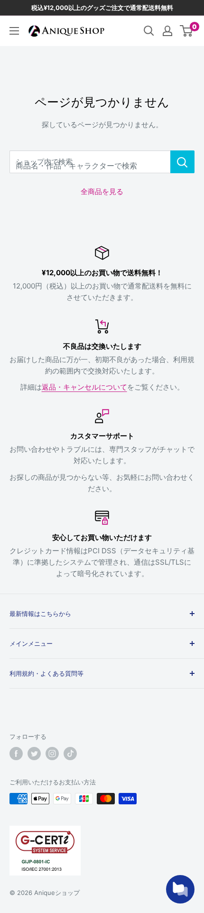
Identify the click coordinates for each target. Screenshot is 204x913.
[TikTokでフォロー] (70, 753)
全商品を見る (102, 191)
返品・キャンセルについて (84, 386)
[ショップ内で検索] (182, 161)
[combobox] (89, 161)
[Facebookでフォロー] (16, 753)
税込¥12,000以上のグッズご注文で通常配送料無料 (102, 7)
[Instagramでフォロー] (52, 753)
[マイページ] (167, 31)
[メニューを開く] (14, 31)
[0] (187, 31)
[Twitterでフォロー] (34, 753)
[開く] (149, 31)
